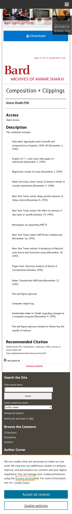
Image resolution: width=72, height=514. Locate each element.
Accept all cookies (36, 494)
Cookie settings (25, 478)
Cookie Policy (22, 482)
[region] (36, 484)
